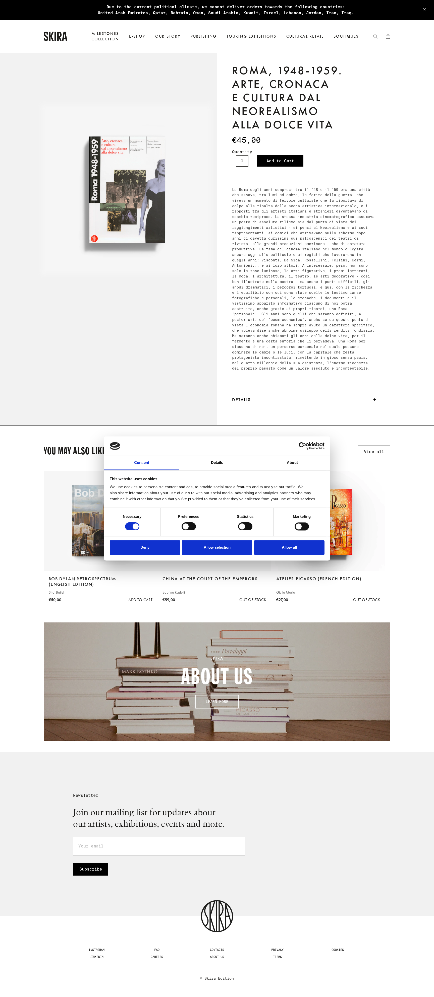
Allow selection (217, 547)
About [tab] (292, 462)
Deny (144, 547)
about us (217, 957)
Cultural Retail (304, 36)
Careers (157, 957)
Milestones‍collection (105, 36)
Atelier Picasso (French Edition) (319, 579)
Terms (277, 957)
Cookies (338, 950)
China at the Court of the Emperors (210, 579)
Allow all (289, 547)
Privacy (277, 950)
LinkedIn (96, 957)
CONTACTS (217, 950)
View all (374, 451)
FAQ (156, 950)
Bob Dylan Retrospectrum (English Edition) (82, 581)
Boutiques (346, 36)
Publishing (203, 36)
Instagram (96, 950)
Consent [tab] (141, 462)
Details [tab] (217, 462)
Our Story (168, 36)
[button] (137, 36)
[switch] (189, 527)
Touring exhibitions (251, 36)
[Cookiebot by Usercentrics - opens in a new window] (302, 446)
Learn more (217, 701)
